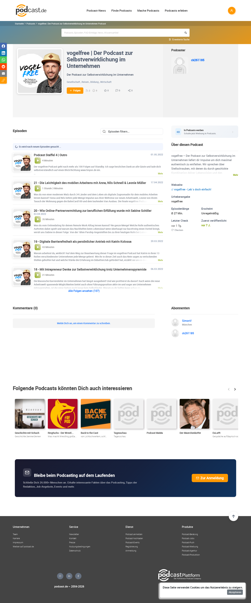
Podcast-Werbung (190, 546)
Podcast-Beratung (190, 534)
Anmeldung (131, 550)
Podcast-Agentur (189, 550)
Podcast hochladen (134, 538)
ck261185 (197, 60)
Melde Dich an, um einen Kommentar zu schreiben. (84, 323)
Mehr (235, 174)
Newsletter (74, 534)
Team (15, 534)
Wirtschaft (105, 82)
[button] (229, 389)
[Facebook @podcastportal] (78, 576)
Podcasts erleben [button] (176, 10)
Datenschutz (75, 550)
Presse (72, 542)
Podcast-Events (133, 542)
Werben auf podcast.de (23, 546)
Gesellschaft (73, 82)
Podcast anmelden (134, 534)
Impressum (18, 542)
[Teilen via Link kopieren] (3, 80)
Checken (179, 230)
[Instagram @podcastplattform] (60, 576)
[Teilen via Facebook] (3, 46)
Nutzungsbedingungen (79, 546)
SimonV (187, 321)
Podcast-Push (188, 542)
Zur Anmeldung (212, 478)
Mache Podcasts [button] (148, 10)
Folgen (77, 90)
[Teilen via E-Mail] (3, 73)
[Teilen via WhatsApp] (3, 59)
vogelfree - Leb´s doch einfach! (192, 189)
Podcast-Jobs (188, 538)
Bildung (94, 82)
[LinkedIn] (69, 576)
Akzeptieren (235, 592)
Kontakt (72, 538)
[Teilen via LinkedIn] (3, 53)
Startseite (19, 23)
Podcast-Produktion (191, 554)
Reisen (85, 82)
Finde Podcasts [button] (121, 10)
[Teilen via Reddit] (3, 66)
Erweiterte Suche (181, 39)
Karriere (16, 538)
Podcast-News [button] (96, 10)
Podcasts (30, 23)
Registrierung (132, 546)
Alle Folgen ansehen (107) (84, 291)
